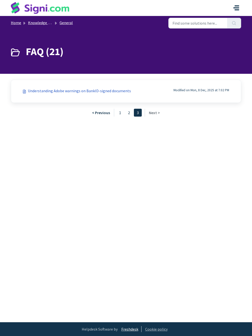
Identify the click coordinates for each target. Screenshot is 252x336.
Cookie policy (156, 329)
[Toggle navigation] (236, 7)
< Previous (101, 112)
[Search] (234, 23)
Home (16, 22)
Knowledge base (42, 22)
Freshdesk (129, 329)
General (66, 22)
